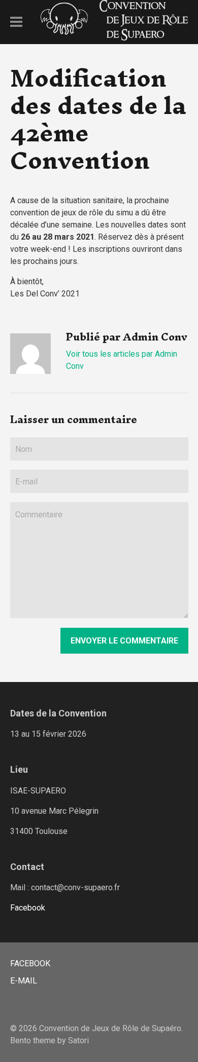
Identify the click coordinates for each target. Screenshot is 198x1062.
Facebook (27, 908)
